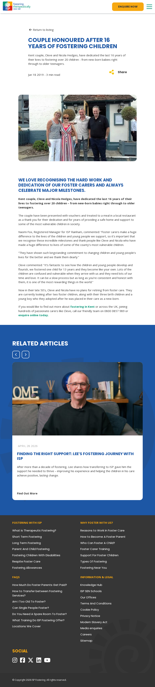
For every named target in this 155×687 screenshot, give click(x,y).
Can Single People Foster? (30, 608)
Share (122, 72)
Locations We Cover (26, 626)
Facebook (22, 660)
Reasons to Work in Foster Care (102, 530)
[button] (16, 354)
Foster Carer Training (95, 549)
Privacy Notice (90, 616)
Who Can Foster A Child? (97, 543)
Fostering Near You (93, 568)
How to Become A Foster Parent (103, 537)
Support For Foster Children (99, 555)
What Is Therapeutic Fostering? (34, 530)
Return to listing (43, 29)
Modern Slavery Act (93, 622)
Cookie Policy (89, 610)
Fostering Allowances (27, 568)
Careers (86, 634)
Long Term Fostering (26, 543)
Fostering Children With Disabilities (36, 555)
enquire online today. (33, 315)
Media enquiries (91, 628)
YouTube (47, 660)
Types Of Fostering (93, 561)
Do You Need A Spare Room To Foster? (39, 614)
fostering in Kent (82, 306)
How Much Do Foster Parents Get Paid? (39, 585)
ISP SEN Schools (91, 591)
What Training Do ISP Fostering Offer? (38, 620)
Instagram (14, 660)
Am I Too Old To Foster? (29, 601)
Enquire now (128, 7)
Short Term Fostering (27, 537)
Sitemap (86, 641)
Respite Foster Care (26, 561)
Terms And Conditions (96, 603)
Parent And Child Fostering (31, 549)
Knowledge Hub (91, 585)
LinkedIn (38, 660)
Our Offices (88, 597)
